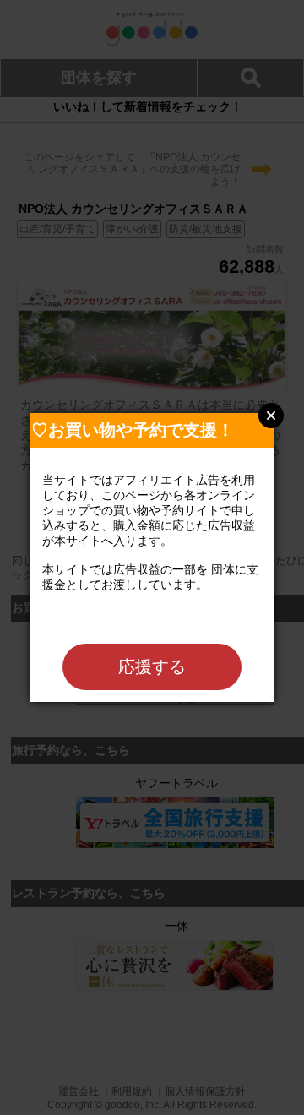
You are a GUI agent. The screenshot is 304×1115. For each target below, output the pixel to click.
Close (271, 415)
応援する (152, 666)
